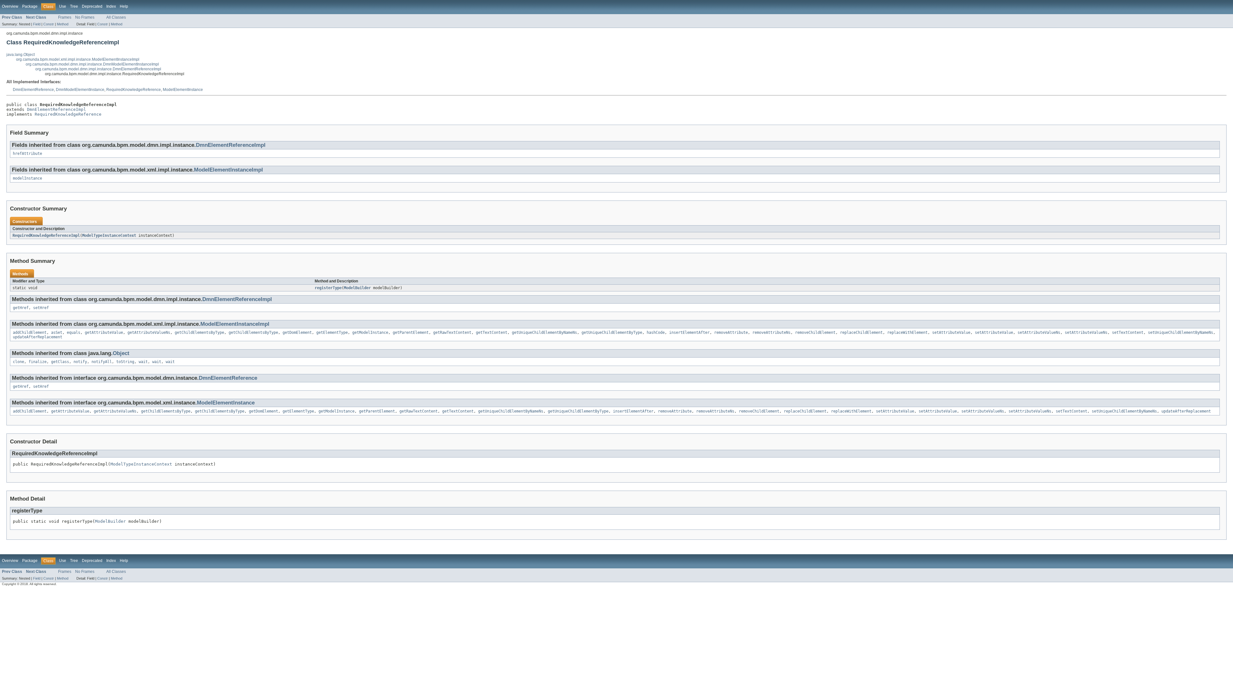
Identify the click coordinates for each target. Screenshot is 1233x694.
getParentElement (411, 332)
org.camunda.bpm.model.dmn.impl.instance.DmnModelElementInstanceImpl (92, 64)
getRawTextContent (452, 332)
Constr (48, 24)
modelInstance (27, 178)
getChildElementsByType (199, 332)
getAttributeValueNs (148, 332)
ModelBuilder (357, 288)
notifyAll (102, 362)
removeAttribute (731, 332)
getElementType (332, 332)
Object (121, 353)
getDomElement (297, 332)
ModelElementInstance (183, 89)
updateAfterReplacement (37, 337)
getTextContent (491, 332)
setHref (41, 308)
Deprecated (92, 6)
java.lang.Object (20, 54)
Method (62, 24)
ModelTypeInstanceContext (109, 235)
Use (62, 6)
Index (111, 6)
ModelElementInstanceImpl (228, 170)
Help (124, 6)
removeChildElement (815, 332)
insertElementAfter (689, 332)
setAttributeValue (951, 332)
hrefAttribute (27, 153)
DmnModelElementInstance (80, 89)
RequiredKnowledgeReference (133, 89)
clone (18, 362)
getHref (21, 308)
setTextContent (1127, 332)
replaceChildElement (861, 332)
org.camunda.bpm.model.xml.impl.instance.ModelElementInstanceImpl (77, 59)
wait (143, 362)
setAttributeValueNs (1039, 332)
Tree (74, 6)
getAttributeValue (104, 332)
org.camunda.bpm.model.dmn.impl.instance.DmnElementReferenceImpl (98, 69)
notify (80, 362)
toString (125, 362)
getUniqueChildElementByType (612, 332)
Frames (64, 17)
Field (36, 24)
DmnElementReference (33, 89)
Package (30, 6)
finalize (38, 362)
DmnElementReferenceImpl (56, 109)
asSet (56, 332)
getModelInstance (370, 332)
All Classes (116, 17)
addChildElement (30, 332)
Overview (10, 6)
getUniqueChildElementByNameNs (544, 332)
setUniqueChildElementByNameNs (1180, 332)
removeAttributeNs (771, 332)
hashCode (656, 332)
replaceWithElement (907, 332)
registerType (328, 288)
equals (73, 332)
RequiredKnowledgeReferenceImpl (46, 235)
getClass (60, 362)
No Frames (84, 17)
